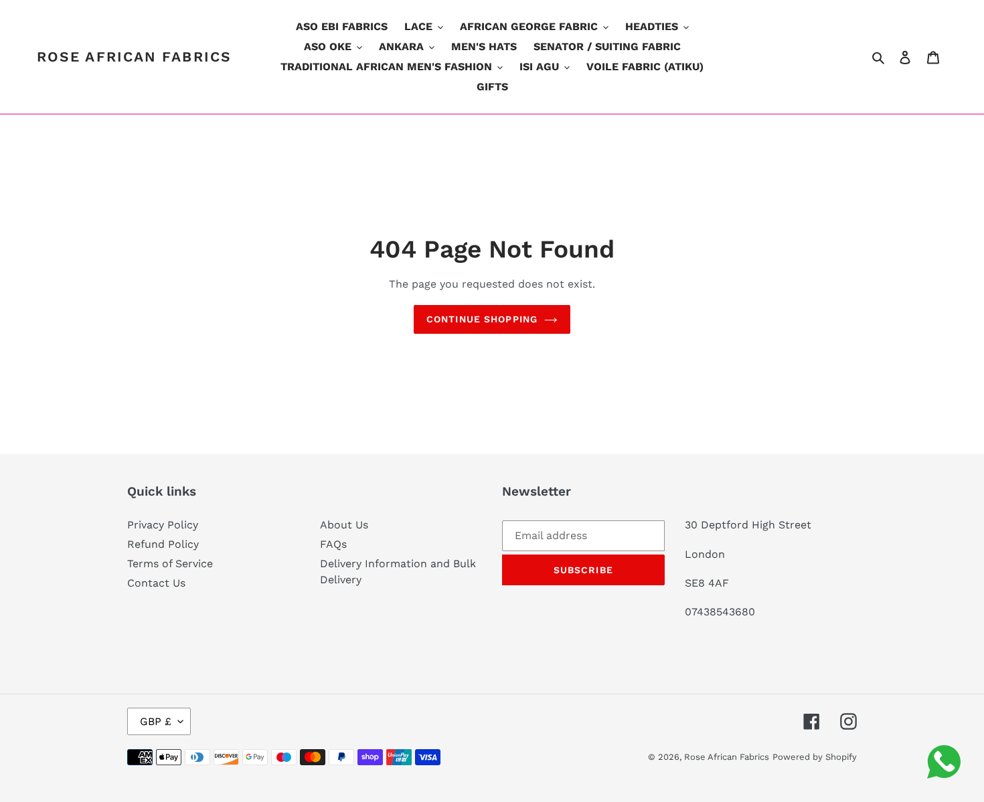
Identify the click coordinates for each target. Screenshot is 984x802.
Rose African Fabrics (134, 56)
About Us (344, 524)
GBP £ (155, 721)
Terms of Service (170, 563)
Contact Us (156, 583)
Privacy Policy (162, 524)
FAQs (333, 544)
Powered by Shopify (814, 757)
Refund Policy (163, 544)
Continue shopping (482, 319)
